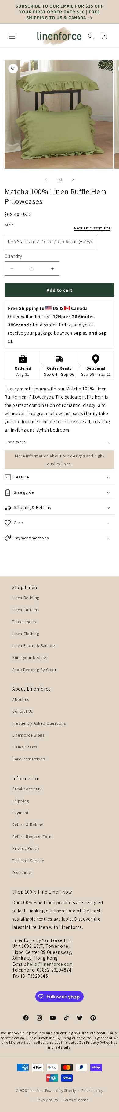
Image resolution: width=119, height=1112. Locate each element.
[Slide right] (73, 180)
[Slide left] (46, 180)
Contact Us (22, 711)
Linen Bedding (25, 597)
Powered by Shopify (60, 1090)
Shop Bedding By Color (34, 669)
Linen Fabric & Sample (33, 645)
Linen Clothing (25, 633)
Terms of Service (28, 860)
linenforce (36, 1090)
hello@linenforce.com (50, 964)
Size (9, 224)
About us (20, 699)
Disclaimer (22, 872)
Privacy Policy (25, 848)
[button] (12, 36)
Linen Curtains (25, 610)
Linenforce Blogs (28, 735)
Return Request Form (32, 836)
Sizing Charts (24, 747)
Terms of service (76, 1100)
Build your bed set (29, 657)
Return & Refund (28, 824)
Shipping (20, 801)
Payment (20, 812)
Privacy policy (47, 1100)
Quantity (13, 256)
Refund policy (92, 1091)
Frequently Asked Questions (39, 723)
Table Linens (24, 621)
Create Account (27, 788)
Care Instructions (28, 759)
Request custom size (92, 228)
